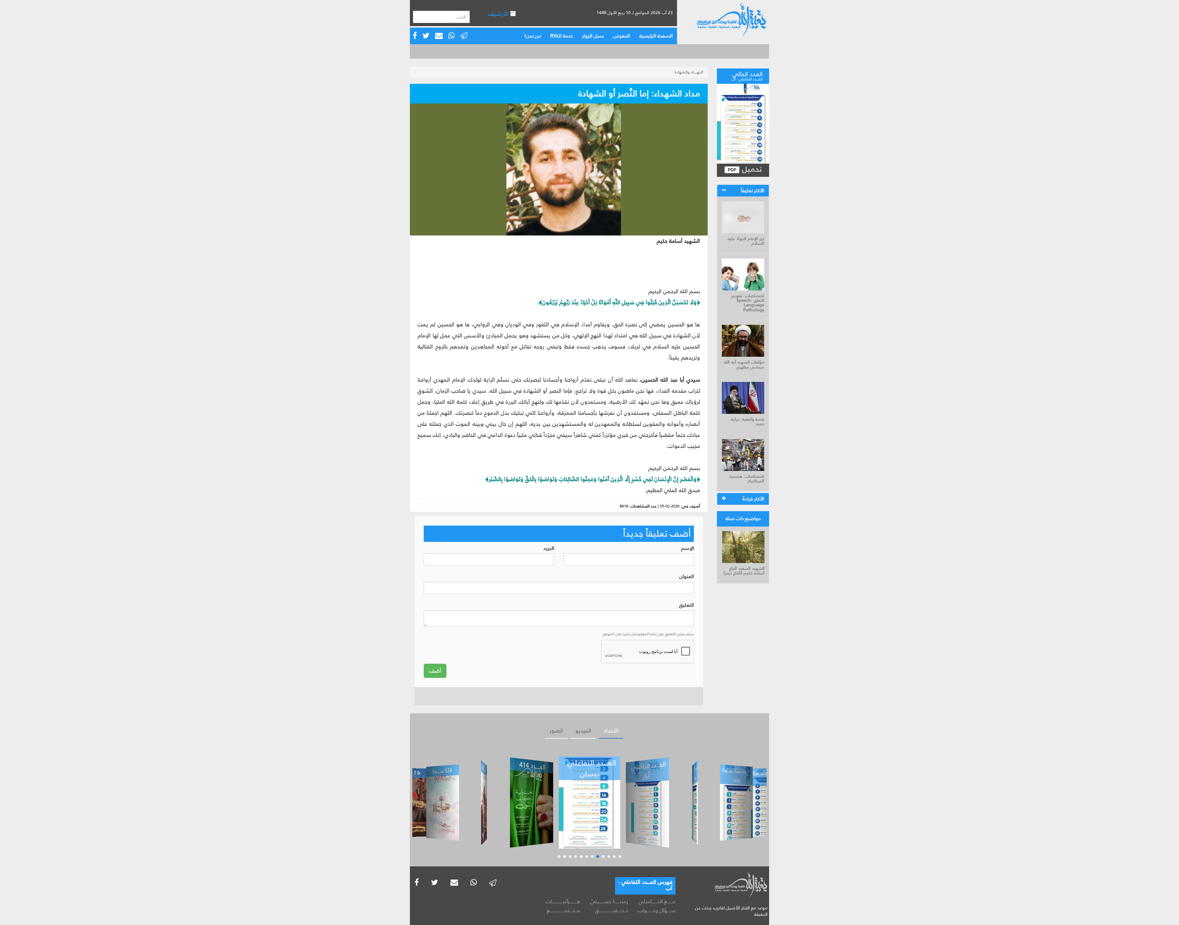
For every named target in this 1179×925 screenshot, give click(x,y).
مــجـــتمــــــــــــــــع (563, 910)
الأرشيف (499, 13)
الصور (556, 730)
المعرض (621, 36)
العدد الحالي (747, 75)
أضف (435, 671)
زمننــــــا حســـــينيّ (609, 901)
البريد (548, 548)
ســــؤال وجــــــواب (656, 910)
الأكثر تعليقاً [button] (752, 190)
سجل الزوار (593, 36)
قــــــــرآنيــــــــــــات (563, 901)
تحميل (751, 169)
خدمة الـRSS (561, 36)
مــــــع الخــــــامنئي (657, 901)
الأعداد (611, 730)
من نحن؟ (532, 36)
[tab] (743, 190)
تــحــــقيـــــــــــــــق (611, 910)
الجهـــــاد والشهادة (689, 72)
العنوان (686, 576)
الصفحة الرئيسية (656, 36)
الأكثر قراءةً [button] (753, 499)
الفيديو (583, 730)
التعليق (686, 605)
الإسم (687, 548)
